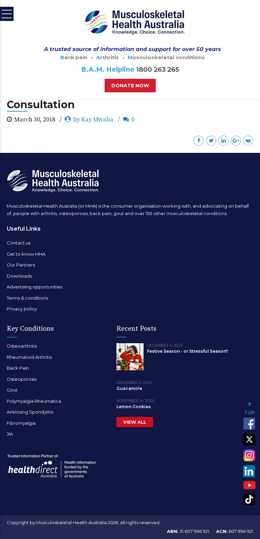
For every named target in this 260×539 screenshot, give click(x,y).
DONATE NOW (130, 86)
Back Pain (18, 368)
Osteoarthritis (22, 346)
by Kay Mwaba (93, 119)
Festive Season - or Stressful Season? (187, 351)
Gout (12, 390)
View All (134, 422)
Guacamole (129, 388)
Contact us (18, 242)
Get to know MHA (26, 254)
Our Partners (21, 264)
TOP (249, 412)
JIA (10, 434)
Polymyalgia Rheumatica (34, 401)
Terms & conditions (27, 298)
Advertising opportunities (34, 286)
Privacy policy (22, 308)
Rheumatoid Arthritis (29, 357)
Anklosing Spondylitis (30, 412)
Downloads (19, 276)
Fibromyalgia (21, 423)
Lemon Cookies (133, 406)
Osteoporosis (22, 379)
